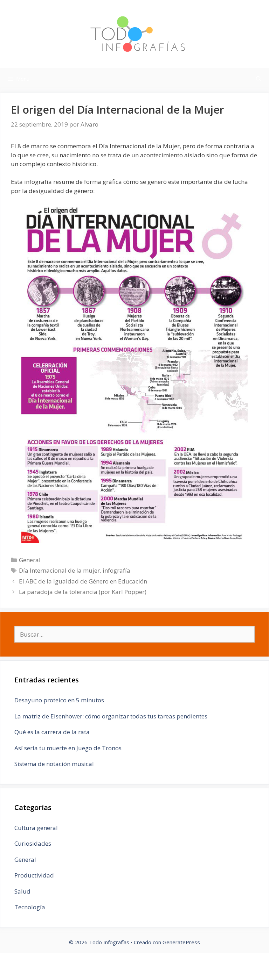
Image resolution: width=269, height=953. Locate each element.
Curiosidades (32, 843)
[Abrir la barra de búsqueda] (258, 78)
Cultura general (36, 828)
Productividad (34, 875)
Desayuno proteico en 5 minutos (59, 700)
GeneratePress (181, 942)
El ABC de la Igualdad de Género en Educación (83, 581)
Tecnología (29, 907)
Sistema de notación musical (54, 764)
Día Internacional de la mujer (59, 570)
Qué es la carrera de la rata (52, 732)
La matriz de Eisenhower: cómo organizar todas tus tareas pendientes (110, 716)
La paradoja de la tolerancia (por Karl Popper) (82, 592)
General (30, 560)
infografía (116, 570)
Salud (22, 891)
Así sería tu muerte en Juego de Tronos (68, 748)
